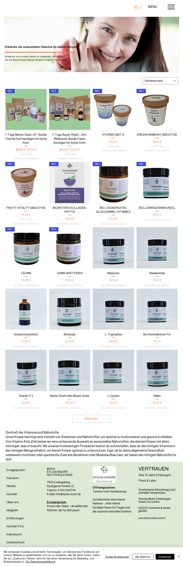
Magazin (12, 510)
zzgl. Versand (31, 158)
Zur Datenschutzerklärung (40, 561)
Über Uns (13, 502)
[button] (139, 6)
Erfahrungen (15, 518)
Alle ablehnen (142, 557)
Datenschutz (16, 542)
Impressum (14, 534)
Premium (13, 478)
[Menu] (171, 6)
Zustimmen (165, 557)
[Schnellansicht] (113, 247)
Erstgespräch (16, 470)
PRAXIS (11, 486)
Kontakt (12, 494)
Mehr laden (91, 418)
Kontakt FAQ (15, 526)
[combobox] (160, 80)
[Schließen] (179, 556)
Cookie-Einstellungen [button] (117, 557)
